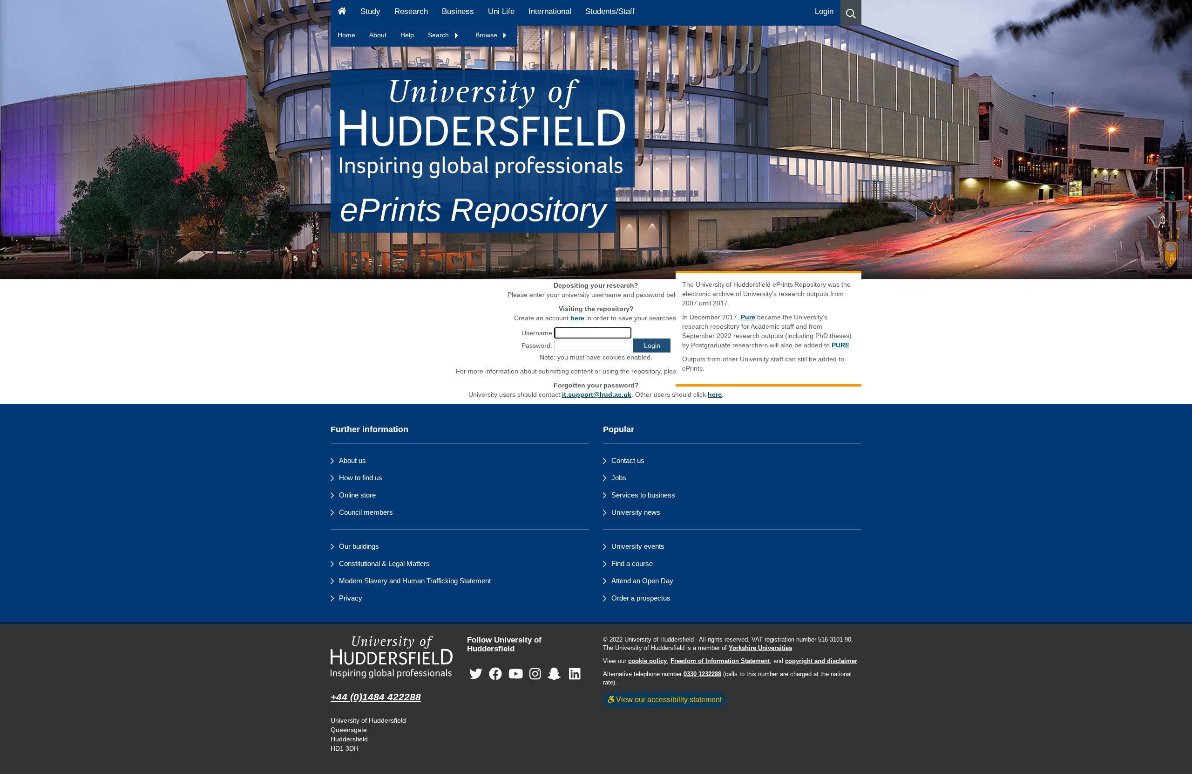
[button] (850, 13)
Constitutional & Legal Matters (384, 563)
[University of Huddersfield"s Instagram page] (535, 674)
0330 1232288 (702, 674)
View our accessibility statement (668, 699)
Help (407, 35)
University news (635, 512)
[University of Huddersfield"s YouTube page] (515, 674)
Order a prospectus (640, 598)
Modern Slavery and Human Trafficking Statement (415, 581)
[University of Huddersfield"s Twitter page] (475, 674)
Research (411, 11)
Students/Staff (610, 11)
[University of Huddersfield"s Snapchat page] (556, 674)
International (549, 11)
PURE (840, 345)
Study (370, 11)
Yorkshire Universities (760, 648)
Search (439, 35)
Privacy (350, 598)
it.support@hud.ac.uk (596, 394)
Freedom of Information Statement (720, 661)
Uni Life (501, 11)
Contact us (627, 460)
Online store (357, 495)
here (715, 394)
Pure (748, 317)
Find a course (632, 563)
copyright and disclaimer (821, 661)
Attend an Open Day (642, 581)
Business (458, 11)
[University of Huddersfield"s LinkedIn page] (575, 674)
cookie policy (647, 661)
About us (352, 460)
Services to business (643, 495)
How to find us (360, 478)
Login (824, 11)
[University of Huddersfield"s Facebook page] (495, 674)
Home (346, 35)
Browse (487, 35)
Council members (366, 512)
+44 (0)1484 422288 (376, 696)
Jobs (618, 478)
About (377, 35)
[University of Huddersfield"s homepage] (392, 657)
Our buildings (359, 546)
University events (637, 546)
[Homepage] (342, 13)
